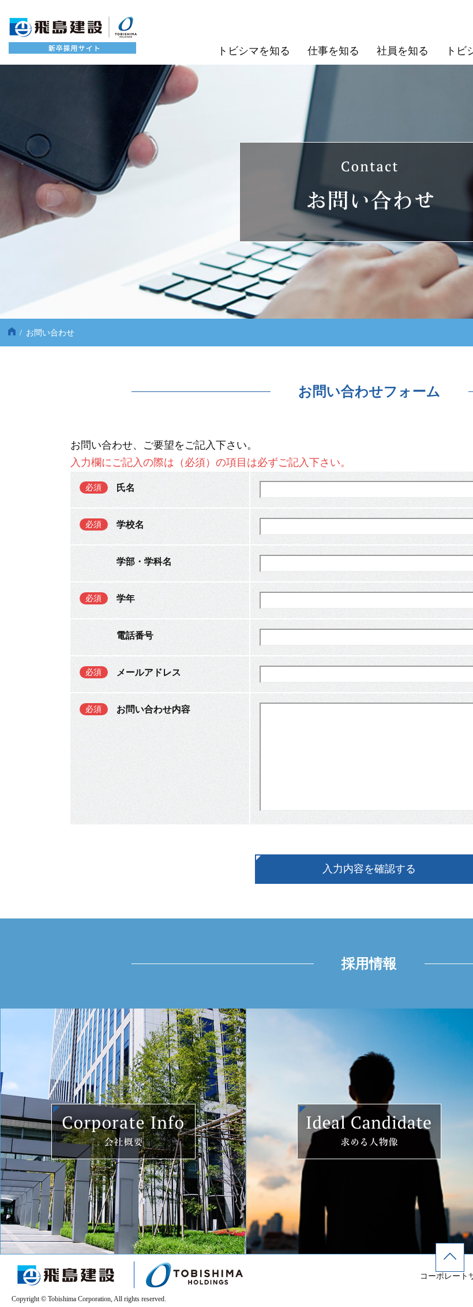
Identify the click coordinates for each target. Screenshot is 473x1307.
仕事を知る (333, 51)
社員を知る (403, 51)
